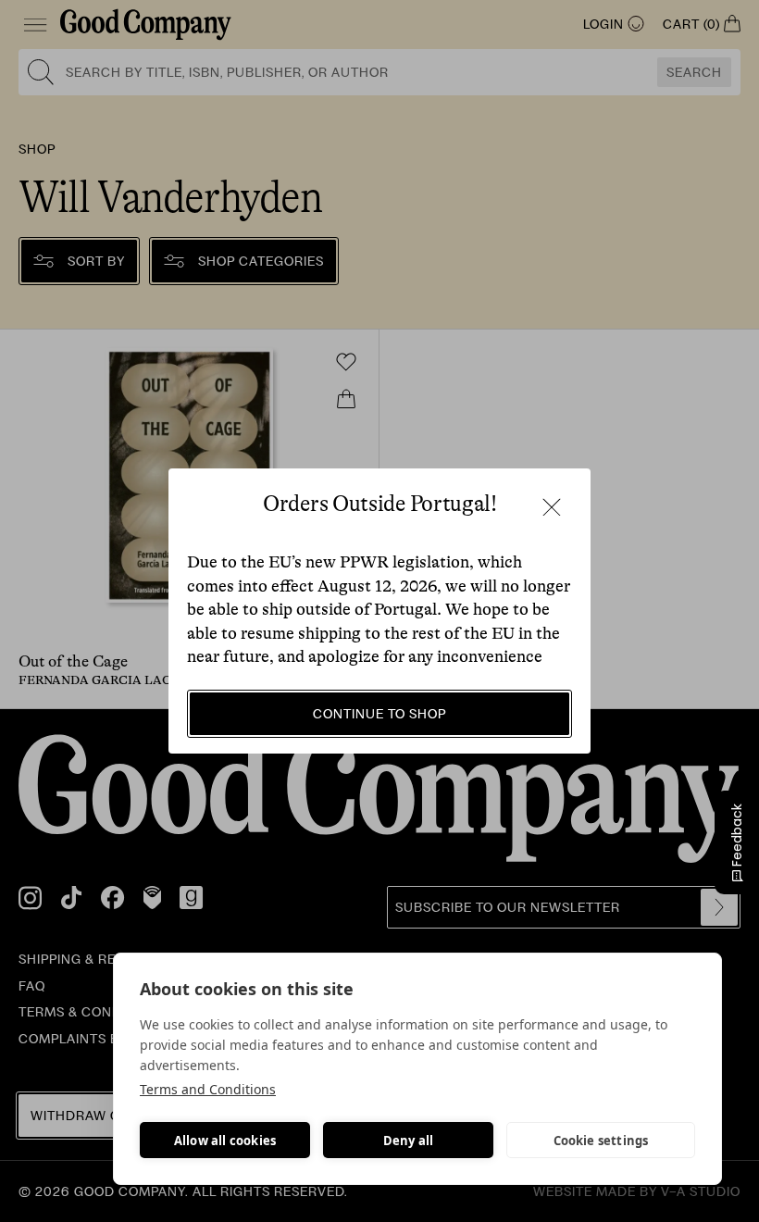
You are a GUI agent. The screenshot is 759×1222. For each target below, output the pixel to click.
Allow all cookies (225, 1140)
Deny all (408, 1140)
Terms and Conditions (208, 1089)
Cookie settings (601, 1140)
